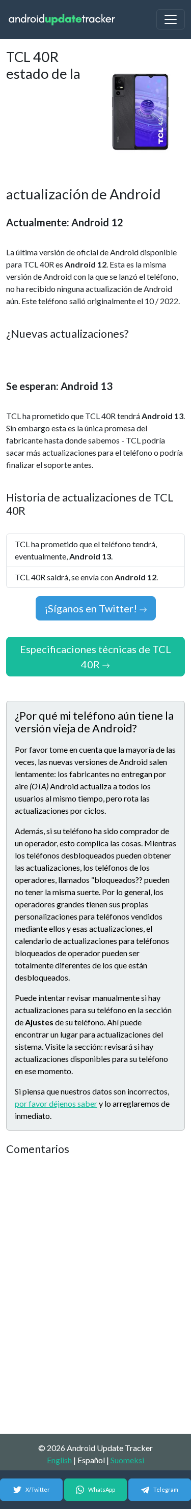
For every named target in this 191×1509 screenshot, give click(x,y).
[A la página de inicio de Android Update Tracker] (62, 19)
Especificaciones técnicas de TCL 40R (95, 656)
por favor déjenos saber (56, 1103)
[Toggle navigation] (170, 19)
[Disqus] (95, 1295)
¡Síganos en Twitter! (91, 608)
